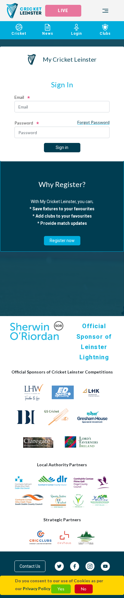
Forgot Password (93, 122)
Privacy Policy (36, 588)
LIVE (63, 10)
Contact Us (30, 566)
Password (23, 122)
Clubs (105, 33)
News (47, 33)
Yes (60, 588)
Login (76, 33)
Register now (62, 240)
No (83, 588)
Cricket (18, 33)
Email (19, 97)
